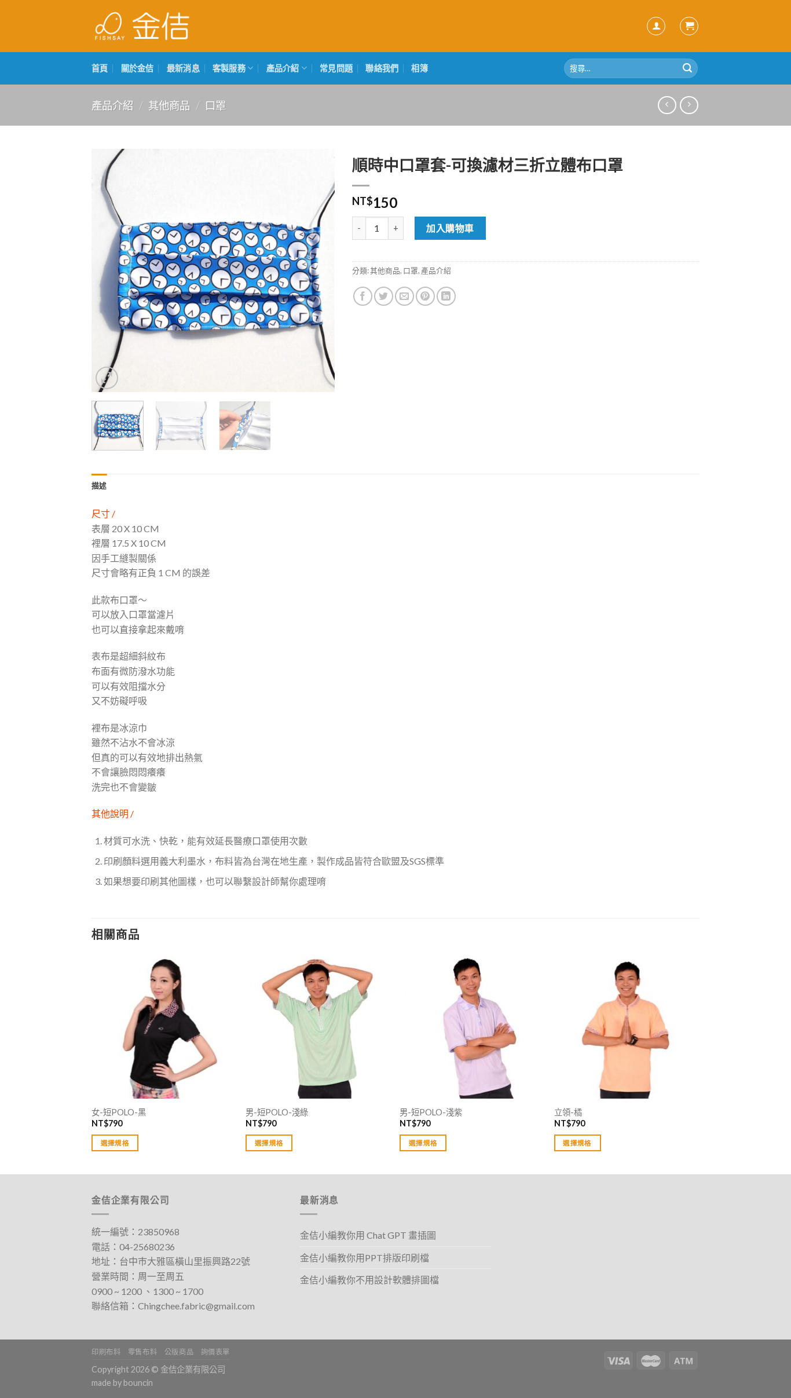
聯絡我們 (381, 68)
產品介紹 (282, 68)
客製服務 (229, 68)
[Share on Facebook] (362, 296)
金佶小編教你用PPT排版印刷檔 (364, 1257)
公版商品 (178, 1352)
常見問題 (336, 68)
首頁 (99, 68)
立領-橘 (568, 1112)
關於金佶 (137, 68)
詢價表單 (215, 1352)
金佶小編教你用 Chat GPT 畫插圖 (368, 1234)
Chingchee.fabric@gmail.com (196, 1305)
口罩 (215, 105)
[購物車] (689, 26)
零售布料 (142, 1352)
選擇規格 (115, 1143)
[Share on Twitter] (383, 296)
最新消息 (183, 68)
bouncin (138, 1383)
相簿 (419, 68)
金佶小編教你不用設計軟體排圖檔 (369, 1279)
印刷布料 (105, 1352)
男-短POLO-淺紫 (431, 1112)
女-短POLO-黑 (118, 1112)
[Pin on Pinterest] (425, 296)
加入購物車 (450, 227)
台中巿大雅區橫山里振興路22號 (184, 1261)
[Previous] (111, 270)
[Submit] (687, 68)
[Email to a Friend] (404, 296)
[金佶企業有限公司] (142, 26)
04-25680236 (147, 1246)
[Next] (315, 270)
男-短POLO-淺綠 (277, 1112)
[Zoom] (107, 378)
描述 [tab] (99, 485)
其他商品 (169, 105)
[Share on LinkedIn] (446, 296)
